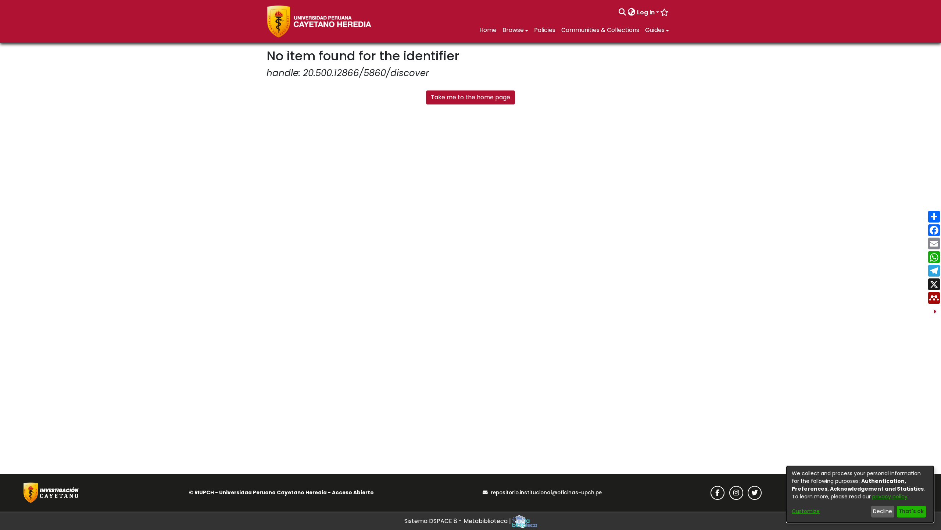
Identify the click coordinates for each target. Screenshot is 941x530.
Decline (882, 511)
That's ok (911, 511)
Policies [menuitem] (544, 30)
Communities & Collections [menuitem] (600, 30)
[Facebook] (717, 493)
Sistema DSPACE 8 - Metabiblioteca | (458, 521)
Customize (806, 511)
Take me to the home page (470, 97)
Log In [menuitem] (646, 12)
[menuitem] (631, 12)
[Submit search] (622, 12)
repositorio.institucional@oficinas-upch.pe (546, 492)
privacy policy (890, 496)
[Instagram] (736, 493)
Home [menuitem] (488, 30)
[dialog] (860, 494)
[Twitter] (755, 493)
